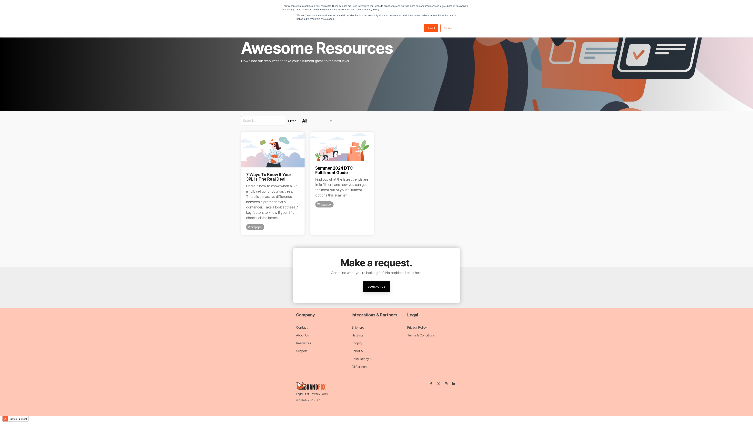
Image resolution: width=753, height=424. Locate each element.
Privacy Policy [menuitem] (417, 327)
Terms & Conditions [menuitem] (421, 335)
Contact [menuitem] (301, 327)
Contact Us (376, 286)
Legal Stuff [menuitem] (302, 394)
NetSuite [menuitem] (357, 335)
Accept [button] (431, 28)
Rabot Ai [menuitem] (357, 351)
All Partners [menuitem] (359, 367)
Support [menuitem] (301, 351)
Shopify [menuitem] (357, 343)
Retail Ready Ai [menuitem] (362, 359)
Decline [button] (448, 28)
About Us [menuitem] (302, 335)
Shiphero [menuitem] (358, 327)
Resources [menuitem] (304, 343)
